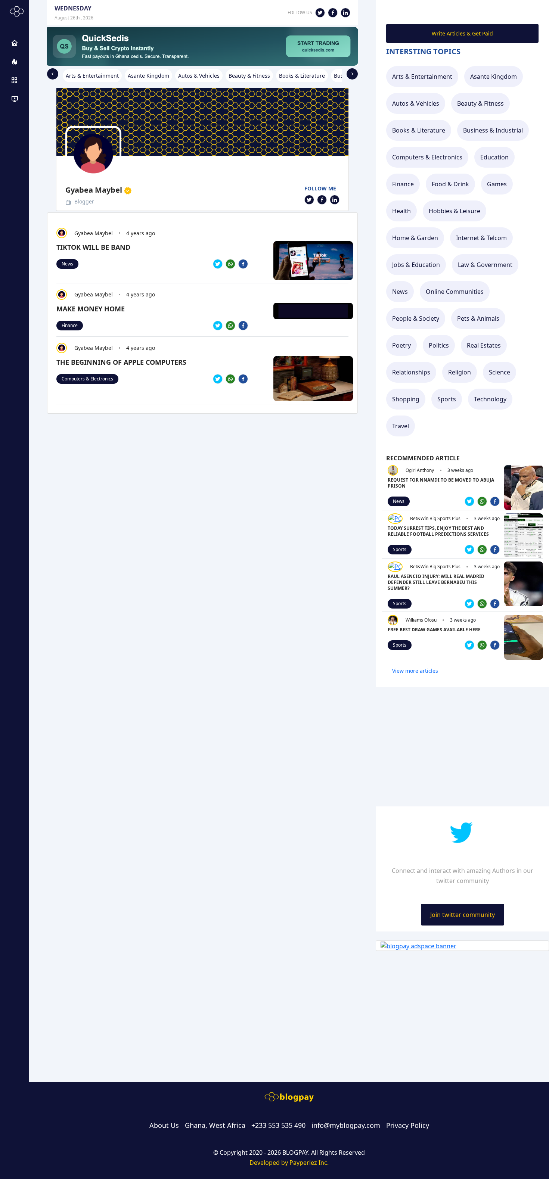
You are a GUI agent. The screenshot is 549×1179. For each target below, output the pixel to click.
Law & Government (485, 265)
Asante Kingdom (493, 76)
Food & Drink (450, 184)
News (67, 264)
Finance (70, 325)
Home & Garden (415, 238)
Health (401, 211)
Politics (439, 345)
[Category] (14, 80)
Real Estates (484, 345)
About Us (164, 1125)
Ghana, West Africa (215, 1125)
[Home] (14, 43)
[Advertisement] (202, 444)
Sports (446, 399)
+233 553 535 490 (278, 1125)
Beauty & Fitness (480, 103)
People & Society (415, 318)
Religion (459, 372)
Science (499, 372)
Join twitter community (462, 915)
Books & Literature (418, 130)
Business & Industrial (493, 130)
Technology (490, 399)
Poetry (401, 345)
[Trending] (14, 61)
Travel (400, 426)
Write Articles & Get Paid (462, 33)
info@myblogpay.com (345, 1125)
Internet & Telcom (481, 238)
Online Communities (455, 291)
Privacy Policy (407, 1125)
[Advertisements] (14, 99)
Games (497, 184)
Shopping (405, 399)
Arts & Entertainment (422, 76)
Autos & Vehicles (415, 103)
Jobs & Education (416, 265)
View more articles (415, 670)
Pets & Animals (478, 318)
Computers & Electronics (87, 379)
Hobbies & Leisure (454, 211)
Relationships (411, 372)
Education (494, 157)
